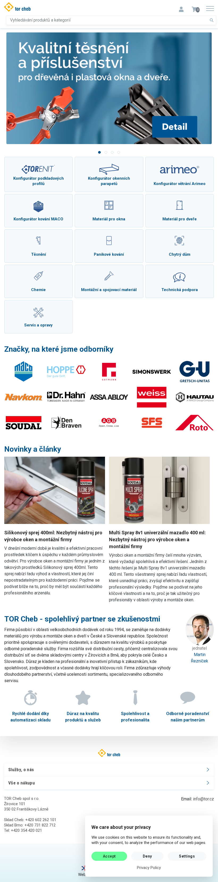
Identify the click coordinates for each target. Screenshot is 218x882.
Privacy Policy (149, 867)
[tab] (99, 152)
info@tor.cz (203, 798)
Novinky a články (32, 449)
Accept (109, 856)
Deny (147, 856)
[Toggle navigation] (181, 7)
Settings (187, 856)
